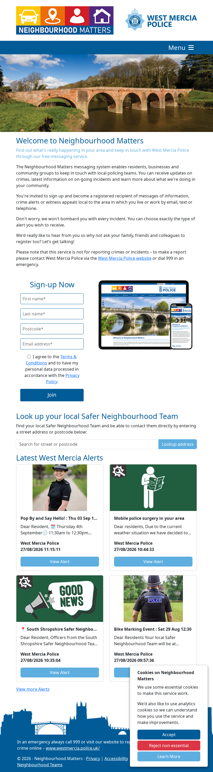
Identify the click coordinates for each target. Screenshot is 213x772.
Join (52, 394)
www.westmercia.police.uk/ (73, 748)
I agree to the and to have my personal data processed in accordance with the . (51, 369)
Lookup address (178, 444)
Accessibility (116, 758)
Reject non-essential (169, 745)
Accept (169, 734)
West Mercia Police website (124, 258)
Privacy (93, 758)
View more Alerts (33, 689)
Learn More (168, 756)
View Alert (60, 561)
